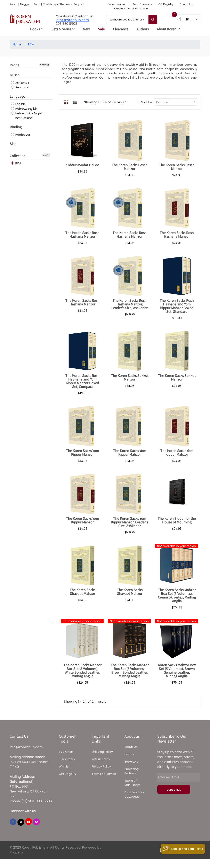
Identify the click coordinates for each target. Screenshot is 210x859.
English (20, 104)
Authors (143, 29)
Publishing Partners (131, 771)
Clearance (120, 29)
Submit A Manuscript (132, 783)
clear (46, 155)
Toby (37, 4)
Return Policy (101, 759)
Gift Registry (165, 4)
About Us (130, 747)
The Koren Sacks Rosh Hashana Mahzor (82, 234)
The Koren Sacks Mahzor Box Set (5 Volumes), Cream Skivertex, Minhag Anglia (177, 595)
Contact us (186, 4)
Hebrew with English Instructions (29, 115)
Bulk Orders (67, 759)
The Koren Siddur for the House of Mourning (177, 520)
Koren (13, 4)
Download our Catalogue (134, 794)
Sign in (143, 8)
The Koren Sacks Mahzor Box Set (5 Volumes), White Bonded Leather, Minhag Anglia (83, 670)
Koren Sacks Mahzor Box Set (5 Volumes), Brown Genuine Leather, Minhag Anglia (177, 670)
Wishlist (64, 766)
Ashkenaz (22, 83)
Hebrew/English (26, 109)
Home (17, 44)
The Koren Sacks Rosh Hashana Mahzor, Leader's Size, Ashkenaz (129, 304)
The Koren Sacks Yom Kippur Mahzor (82, 452)
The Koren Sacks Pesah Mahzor (129, 167)
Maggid (25, 4)
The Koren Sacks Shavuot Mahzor (82, 591)
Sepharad (22, 87)
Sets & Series (61, 29)
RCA (31, 44)
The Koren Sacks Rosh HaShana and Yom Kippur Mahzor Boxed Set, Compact (82, 381)
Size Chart (66, 752)
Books (35, 29)
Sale (101, 29)
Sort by (146, 102)
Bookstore (131, 762)
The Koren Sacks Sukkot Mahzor (129, 377)
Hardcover (22, 135)
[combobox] (131, 19)
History (129, 754)
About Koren (166, 29)
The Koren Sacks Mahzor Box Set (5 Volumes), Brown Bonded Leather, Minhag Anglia (130, 670)
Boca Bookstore (142, 4)
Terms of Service (104, 774)
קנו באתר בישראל (117, 4)
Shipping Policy (102, 752)
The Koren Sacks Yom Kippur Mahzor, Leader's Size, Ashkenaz (129, 522)
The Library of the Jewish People (63, 4)
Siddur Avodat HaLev (82, 165)
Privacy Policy (101, 766)
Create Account (124, 8)
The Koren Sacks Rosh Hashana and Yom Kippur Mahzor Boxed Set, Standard (177, 306)
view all (44, 64)
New (86, 29)
